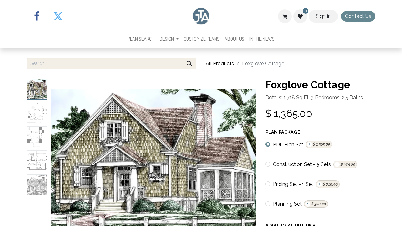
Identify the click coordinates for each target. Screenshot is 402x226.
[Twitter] (58, 16)
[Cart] (285, 16)
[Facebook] (37, 16)
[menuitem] (141, 39)
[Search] (189, 63)
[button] (66, 157)
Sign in (323, 16)
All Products (220, 64)
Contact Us (358, 16)
